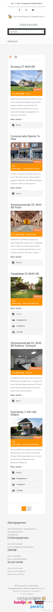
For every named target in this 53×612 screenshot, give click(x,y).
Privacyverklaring (26, 594)
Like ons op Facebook (16, 571)
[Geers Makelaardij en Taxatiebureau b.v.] (26, 17)
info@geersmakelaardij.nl (31, 3)
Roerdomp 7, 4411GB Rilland (23, 413)
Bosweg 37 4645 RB (23, 66)
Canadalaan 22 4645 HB (25, 273)
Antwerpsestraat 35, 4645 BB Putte (26, 206)
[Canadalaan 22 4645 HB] (26, 287)
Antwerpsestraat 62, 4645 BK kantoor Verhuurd (26, 344)
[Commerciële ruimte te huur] (26, 152)
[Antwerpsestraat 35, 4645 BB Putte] (26, 221)
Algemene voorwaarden (30, 591)
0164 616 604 (28, 24)
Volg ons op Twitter (15, 568)
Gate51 (42, 588)
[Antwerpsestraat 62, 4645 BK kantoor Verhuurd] (26, 359)
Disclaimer (17, 591)
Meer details (16, 119)
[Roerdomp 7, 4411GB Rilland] (26, 428)
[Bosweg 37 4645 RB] (26, 80)
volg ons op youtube (15, 574)
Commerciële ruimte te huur (25, 138)
